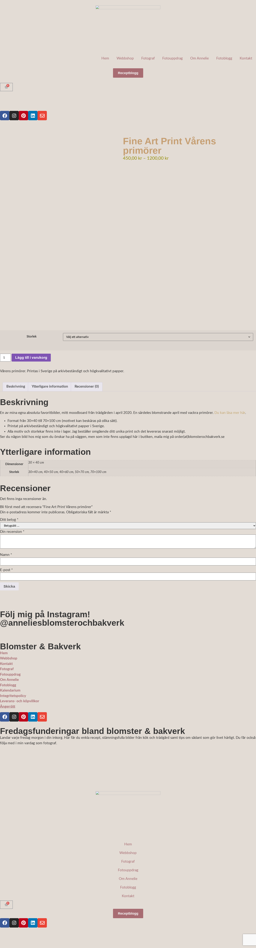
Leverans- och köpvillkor (19, 701)
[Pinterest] (23, 115)
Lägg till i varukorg (31, 357)
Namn (6, 555)
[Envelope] (42, 115)
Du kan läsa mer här (229, 413)
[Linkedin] (32, 115)
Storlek (32, 336)
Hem (105, 58)
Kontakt (246, 58)
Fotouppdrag (172, 58)
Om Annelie (199, 58)
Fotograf (148, 58)
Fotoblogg (224, 58)
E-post (6, 570)
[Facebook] (4, 115)
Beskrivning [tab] (15, 386)
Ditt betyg (9, 520)
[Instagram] (14, 115)
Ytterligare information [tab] (50, 386)
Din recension (12, 532)
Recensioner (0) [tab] (87, 386)
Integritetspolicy (13, 696)
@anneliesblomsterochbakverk (62, 623)
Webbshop (125, 58)
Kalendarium (10, 690)
